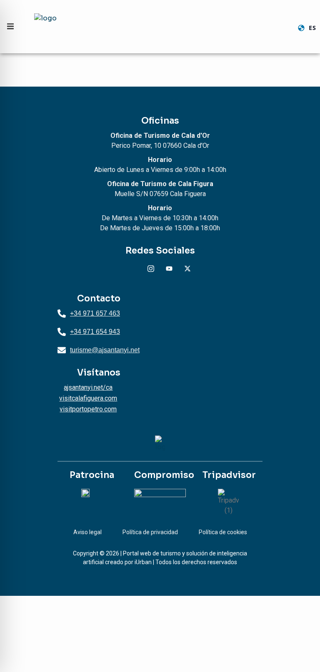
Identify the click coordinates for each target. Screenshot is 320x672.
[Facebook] (132, 268)
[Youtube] (169, 268)
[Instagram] (151, 268)
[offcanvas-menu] (10, 26)
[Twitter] (187, 268)
